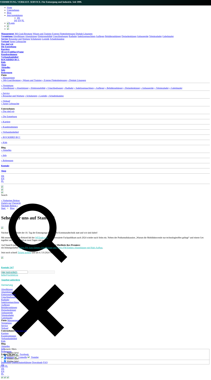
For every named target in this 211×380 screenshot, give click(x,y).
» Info (4, 155)
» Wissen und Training (31, 80)
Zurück (11, 203)
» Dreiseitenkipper (131, 88)
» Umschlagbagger (54, 88)
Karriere (5, 333)
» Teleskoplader (161, 88)
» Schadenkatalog (56, 96)
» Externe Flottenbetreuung (54, 80)
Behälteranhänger (113, 36)
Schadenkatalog (57, 39)
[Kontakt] (2, 377)
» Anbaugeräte (147, 88)
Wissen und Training (42, 33)
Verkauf (4, 328)
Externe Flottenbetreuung (63, 33)
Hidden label (13, 353)
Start (3, 208)
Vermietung (6, 323)
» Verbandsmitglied (10, 132)
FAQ (45, 362)
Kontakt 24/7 (7, 267)
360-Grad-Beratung (23, 33)
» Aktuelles (6, 150)
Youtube (35, 357)
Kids (3, 341)
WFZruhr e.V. (41, 237)
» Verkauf (5, 101)
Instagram (9, 357)
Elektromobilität (45, 36)
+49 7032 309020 (9, 272)
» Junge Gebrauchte (10, 103)
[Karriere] (5, 377)
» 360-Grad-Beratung (11, 80)
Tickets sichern (24, 252)
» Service (5, 93)
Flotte (9, 7)
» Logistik (42, 96)
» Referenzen (7, 160)
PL (23, 20)
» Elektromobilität (37, 88)
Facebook (24, 354)
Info (3, 349)
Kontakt (5, 165)
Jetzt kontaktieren (15, 15)
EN (19, 20)
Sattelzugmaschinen (86, 36)
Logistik (45, 39)
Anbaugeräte (143, 36)
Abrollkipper (19, 36)
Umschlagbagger (60, 36)
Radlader (73, 36)
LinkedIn (22, 357)
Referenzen (6, 351)
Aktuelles (5, 346)
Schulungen (36, 39)
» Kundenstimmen (9, 127)
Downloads (37, 362)
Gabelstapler (168, 36)
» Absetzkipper (22, 88)
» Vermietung (7, 85)
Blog (9, 13)
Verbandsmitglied (9, 338)
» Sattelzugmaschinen (84, 88)
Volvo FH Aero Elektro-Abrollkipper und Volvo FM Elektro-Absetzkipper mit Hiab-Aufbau (60, 247)
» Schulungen (31, 96)
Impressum (6, 362)
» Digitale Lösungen (76, 80)
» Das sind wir (7, 111)
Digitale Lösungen (84, 33)
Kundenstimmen (8, 336)
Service (4, 325)
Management (13, 320)
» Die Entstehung (9, 116)
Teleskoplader (155, 36)
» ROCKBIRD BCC (10, 137)
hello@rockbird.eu (9, 275)
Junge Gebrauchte (18, 41)
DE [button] (18, 18)
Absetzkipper (31, 36)
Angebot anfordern (10, 280)
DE (15, 20)
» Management (8, 77)
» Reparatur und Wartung (12, 96)
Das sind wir (21, 331)
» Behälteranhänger (114, 88)
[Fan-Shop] (8, 377)
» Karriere (5, 121)
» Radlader (68, 88)
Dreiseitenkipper (129, 36)
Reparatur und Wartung (19, 39)
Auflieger (100, 36)
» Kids (4, 142)
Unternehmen (13, 10)
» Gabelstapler (175, 88)
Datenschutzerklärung (21, 362)
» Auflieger (99, 88)
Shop (3, 171)
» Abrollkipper (7, 88)
